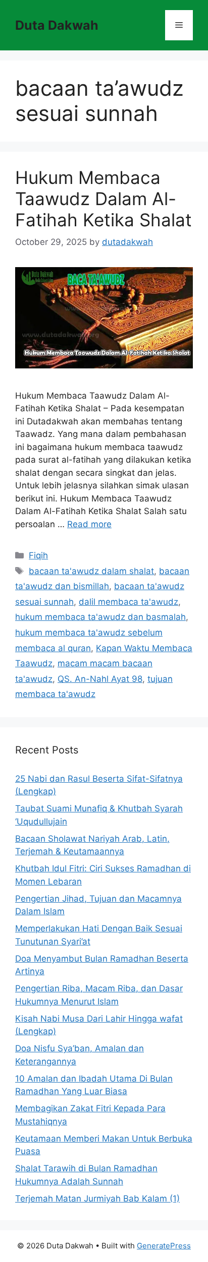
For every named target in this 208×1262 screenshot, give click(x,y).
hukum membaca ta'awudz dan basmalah (100, 617)
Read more (89, 524)
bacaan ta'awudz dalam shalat (91, 571)
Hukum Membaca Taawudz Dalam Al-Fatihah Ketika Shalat (103, 198)
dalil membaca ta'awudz (128, 602)
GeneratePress (164, 1245)
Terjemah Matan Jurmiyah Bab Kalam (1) (97, 1198)
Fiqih (38, 555)
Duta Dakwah (56, 25)
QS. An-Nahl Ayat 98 (100, 679)
